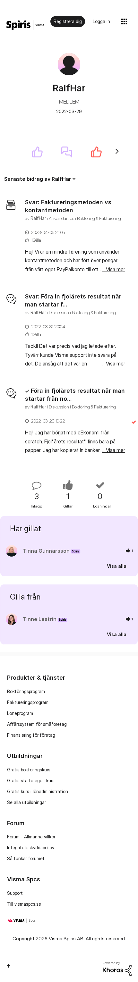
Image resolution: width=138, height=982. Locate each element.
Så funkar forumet (26, 858)
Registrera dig (68, 21)
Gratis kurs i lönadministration (37, 791)
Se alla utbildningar (26, 802)
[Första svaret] (66, 152)
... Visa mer (113, 269)
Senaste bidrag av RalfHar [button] (37, 179)
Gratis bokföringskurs (28, 769)
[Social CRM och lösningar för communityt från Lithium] (117, 968)
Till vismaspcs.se (24, 904)
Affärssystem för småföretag (37, 724)
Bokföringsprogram (26, 691)
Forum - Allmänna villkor (31, 836)
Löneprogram (20, 713)
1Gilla (36, 240)
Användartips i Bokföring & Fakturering (85, 218)
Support (15, 893)
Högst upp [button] (8, 965)
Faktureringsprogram (27, 702)
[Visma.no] (25, 25)
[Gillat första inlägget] (96, 152)
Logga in (101, 21)
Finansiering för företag (31, 735)
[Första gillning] (37, 152)
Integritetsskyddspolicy (30, 847)
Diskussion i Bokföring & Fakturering (82, 312)
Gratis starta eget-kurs (31, 780)
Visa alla (116, 565)
